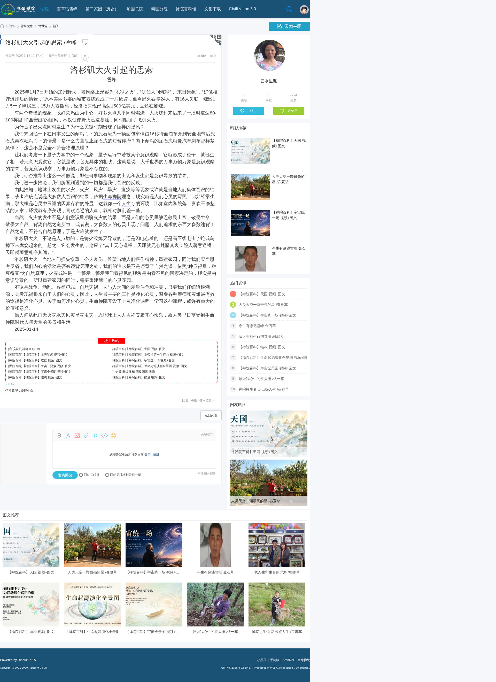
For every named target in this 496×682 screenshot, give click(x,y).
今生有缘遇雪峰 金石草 (257, 326)
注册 (156, 454)
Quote (95, 435)
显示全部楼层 (57, 56)
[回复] (85, 42)
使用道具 (205, 400)
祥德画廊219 (31, 349)
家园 (172, 259)
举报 (194, 400)
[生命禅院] (18, 17)
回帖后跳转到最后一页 (125, 475)
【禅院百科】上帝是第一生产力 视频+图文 (155, 355)
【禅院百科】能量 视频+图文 (145, 377)
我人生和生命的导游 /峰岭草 (261, 336)
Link (86, 435)
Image (77, 435)
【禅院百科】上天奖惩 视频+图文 (45, 355)
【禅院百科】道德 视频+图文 (42, 360)
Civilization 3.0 (242, 9)
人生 (126, 203)
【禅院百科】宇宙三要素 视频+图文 (46, 366)
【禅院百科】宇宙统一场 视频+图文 (150, 360)
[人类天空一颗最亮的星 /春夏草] (268, 505)
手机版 (274, 660)
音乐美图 (15, 349)
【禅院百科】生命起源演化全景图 (92, 632)
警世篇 (43, 26)
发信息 (292, 111)
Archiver (288, 660)
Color (68, 435)
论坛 (45, 9)
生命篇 (117, 372)
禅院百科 (118, 349)
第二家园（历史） (102, 9)
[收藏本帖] (85, 58)
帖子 (56, 26)
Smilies (113, 435)
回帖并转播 (91, 475)
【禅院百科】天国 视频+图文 (145, 349)
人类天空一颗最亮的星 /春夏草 (263, 305)
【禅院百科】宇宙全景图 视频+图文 (46, 372)
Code (104, 435)
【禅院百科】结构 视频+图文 (42, 377)
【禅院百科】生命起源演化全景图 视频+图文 (156, 366)
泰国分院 (159, 9)
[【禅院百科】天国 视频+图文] (268, 456)
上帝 (182, 217)
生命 (205, 217)
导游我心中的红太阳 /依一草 (261, 379)
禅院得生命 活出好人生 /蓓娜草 (264, 389)
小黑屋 (262, 660)
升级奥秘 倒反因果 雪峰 (138, 372)
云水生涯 (268, 81)
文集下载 (212, 9)
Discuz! (23, 660)
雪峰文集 (27, 26)
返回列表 (211, 415)
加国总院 (135, 9)
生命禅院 (2, 26)
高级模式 (207, 434)
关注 (252, 111)
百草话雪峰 (67, 9)
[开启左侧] (1, 39)
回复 (185, 400)
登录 (147, 454)
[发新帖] (289, 26)
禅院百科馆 (186, 9)
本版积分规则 (207, 473)
